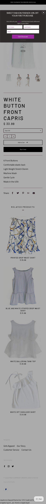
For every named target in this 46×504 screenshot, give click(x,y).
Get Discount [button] (23, 37)
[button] (43, 12)
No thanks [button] (23, 40)
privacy (23, 51)
